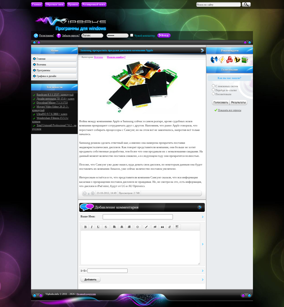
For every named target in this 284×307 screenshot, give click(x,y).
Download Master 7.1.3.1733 (52, 102)
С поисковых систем (226, 86)
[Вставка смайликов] (138, 226)
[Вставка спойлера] (177, 226)
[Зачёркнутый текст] (106, 226)
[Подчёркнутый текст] (98, 226)
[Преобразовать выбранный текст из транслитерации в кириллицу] (170, 226)
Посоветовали (223, 94)
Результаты (238, 102)
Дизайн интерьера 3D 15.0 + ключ (55, 98)
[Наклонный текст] (92, 226)
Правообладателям (86, 294)
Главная (41, 58)
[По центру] (122, 226)
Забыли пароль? (71, 35)
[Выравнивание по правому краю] (129, 226)
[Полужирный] (85, 226)
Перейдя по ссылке (226, 90)
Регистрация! (46, 35)
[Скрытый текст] (155, 226)
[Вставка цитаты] (162, 226)
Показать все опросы (229, 110)
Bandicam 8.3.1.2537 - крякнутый (55, 94)
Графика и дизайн (46, 76)
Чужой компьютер (144, 35)
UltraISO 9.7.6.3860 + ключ (52, 114)
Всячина (41, 64)
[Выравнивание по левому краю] (114, 226)
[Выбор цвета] (146, 226)
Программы (43, 70)
